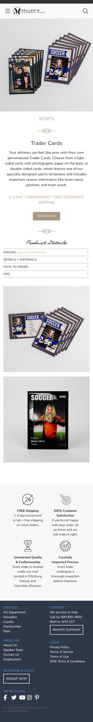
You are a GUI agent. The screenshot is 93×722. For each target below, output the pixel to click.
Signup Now (16, 679)
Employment (12, 659)
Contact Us (11, 654)
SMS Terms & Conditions (67, 661)
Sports (46, 119)
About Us (10, 645)
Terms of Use (59, 656)
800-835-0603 (71, 617)
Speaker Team (13, 650)
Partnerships (12, 626)
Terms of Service (61, 652)
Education (10, 617)
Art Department (14, 612)
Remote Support (67, 630)
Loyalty (8, 622)
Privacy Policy (59, 647)
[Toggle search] (85, 11)
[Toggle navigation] (8, 11)
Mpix (6, 631)
